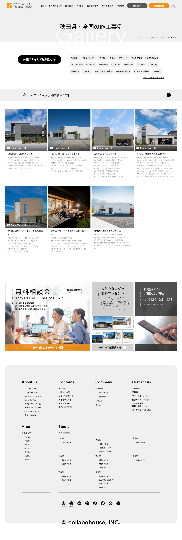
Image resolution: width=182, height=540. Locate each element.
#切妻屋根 (158, 157)
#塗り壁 (21, 163)
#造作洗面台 (12, 165)
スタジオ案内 (93, 6)
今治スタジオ (103, 483)
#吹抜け (10, 168)
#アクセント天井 (14, 160)
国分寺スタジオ (104, 467)
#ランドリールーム (57, 165)
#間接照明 (73, 168)
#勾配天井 (118, 245)
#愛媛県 (10, 157)
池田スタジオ (103, 444)
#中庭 (76, 171)
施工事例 (69, 6)
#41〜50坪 (35, 157)
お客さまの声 (107, 6)
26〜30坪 (152, 64)
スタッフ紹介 (103, 392)
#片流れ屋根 (148, 157)
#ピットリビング (100, 173)
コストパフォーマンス (33, 404)
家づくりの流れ (30, 415)
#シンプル (109, 245)
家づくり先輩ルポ (65, 396)
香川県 (27, 448)
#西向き (36, 246)
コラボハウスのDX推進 (141, 409)
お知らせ (99, 401)
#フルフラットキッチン (102, 176)
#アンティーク (61, 246)
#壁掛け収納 (71, 240)
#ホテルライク (37, 165)
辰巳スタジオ (66, 464)
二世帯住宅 (137, 57)
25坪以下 (74, 71)
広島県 (135, 438)
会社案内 (120, 6)
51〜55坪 (103, 64)
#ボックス (18, 157)
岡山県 (27, 444)
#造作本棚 (150, 165)
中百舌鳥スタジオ (105, 447)
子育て (157, 71)
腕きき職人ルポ (65, 399)
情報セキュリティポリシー (143, 399)
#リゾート (168, 171)
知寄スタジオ (140, 460)
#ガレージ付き (77, 157)
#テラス (37, 160)
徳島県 (27, 456)
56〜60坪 (90, 64)
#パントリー (166, 165)
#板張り (84, 160)
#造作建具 (118, 234)
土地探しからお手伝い (33, 407)
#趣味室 (84, 243)
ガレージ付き (76, 64)
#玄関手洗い (157, 168)
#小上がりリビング (156, 173)
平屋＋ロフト (88, 57)
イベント (80, 6)
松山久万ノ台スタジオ (107, 480)
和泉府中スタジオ (105, 451)
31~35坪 (140, 64)
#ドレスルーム (37, 163)
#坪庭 (71, 171)
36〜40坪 (128, 64)
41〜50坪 (115, 64)
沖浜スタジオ (66, 480)
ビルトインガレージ (119, 57)
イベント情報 (64, 403)
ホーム (134, 37)
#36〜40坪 (35, 238)
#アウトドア (67, 249)
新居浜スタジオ (104, 487)
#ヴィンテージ (73, 246)
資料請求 (136, 392)
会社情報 (99, 388)
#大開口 (28, 163)
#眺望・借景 (169, 160)
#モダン (65, 168)
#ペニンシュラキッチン (23, 168)
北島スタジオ (66, 476)
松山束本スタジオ (105, 476)
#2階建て (26, 157)
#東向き (79, 165)
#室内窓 (97, 240)
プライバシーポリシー (141, 396)
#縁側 (80, 240)
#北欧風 (109, 171)
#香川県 (53, 157)
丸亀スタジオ (103, 464)
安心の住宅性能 (30, 400)
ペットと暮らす (123, 71)
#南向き (21, 165)
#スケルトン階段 (27, 160)
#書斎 (111, 168)
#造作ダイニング (107, 240)
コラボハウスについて (33, 392)
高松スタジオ (103, 460)
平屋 (102, 57)
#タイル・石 (12, 163)
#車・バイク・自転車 (58, 240)
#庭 (27, 251)
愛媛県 (27, 459)
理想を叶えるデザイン (33, 396)
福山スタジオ (140, 442)
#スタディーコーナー (101, 163)
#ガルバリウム (56, 243)
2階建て (75, 57)
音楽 (87, 71)
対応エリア (143, 37)
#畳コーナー (70, 165)
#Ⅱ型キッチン (160, 176)
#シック (28, 165)
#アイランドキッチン (101, 165)
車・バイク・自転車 (104, 71)
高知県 (27, 452)
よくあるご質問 (65, 407)
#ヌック (61, 163)
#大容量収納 (114, 163)
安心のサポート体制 (32, 411)
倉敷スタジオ (66, 460)
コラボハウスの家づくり (51, 6)
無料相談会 (136, 388)
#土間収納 (66, 243)
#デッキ (83, 171)
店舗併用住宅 (151, 57)
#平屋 (68, 157)
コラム (98, 404)
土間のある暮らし (142, 71)
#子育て (161, 160)
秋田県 (152, 37)
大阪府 (27, 441)
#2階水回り (141, 165)
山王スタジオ (66, 442)
